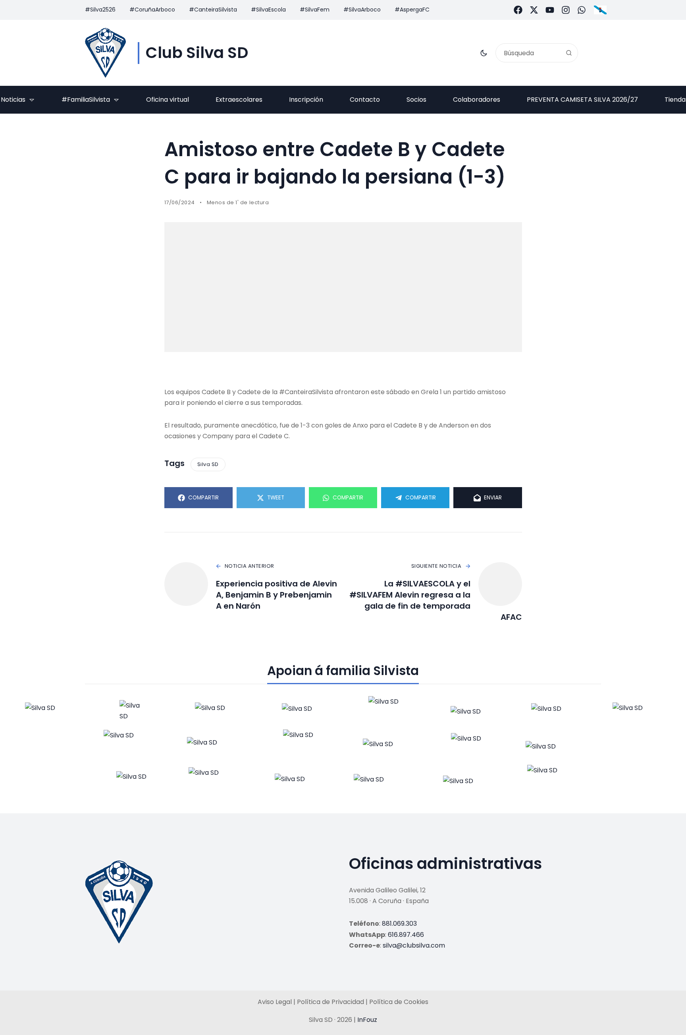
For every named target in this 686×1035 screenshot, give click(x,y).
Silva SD (208, 464)
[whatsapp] (581, 10)
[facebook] (518, 10)
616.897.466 (406, 934)
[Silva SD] (105, 53)
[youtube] (549, 10)
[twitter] (534, 10)
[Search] (569, 52)
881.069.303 (399, 923)
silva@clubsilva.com (414, 945)
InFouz (367, 1019)
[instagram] (565, 10)
